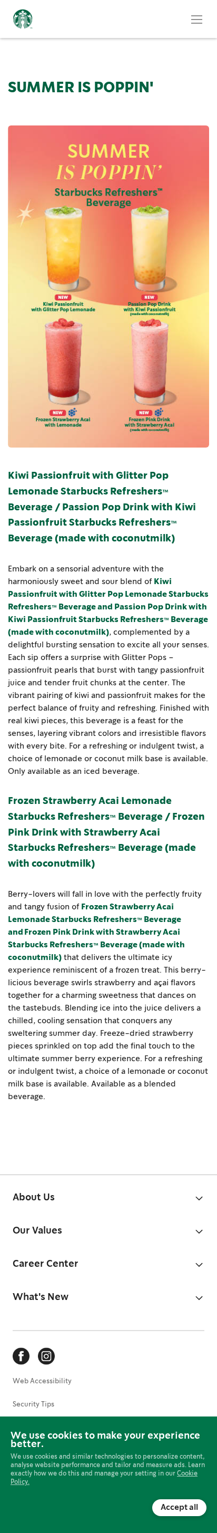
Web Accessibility (42, 1381)
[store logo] (23, 19)
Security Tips (33, 1404)
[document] (108, 1474)
